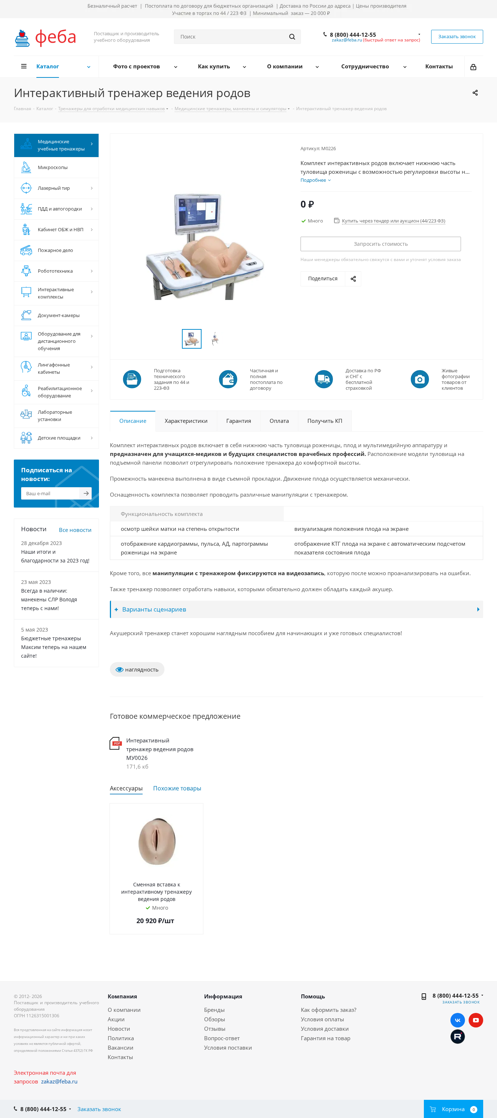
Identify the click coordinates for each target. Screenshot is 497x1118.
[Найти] (292, 36)
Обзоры (214, 1019)
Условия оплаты (322, 1019)
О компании (124, 1009)
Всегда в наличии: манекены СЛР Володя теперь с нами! (49, 599)
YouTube (476, 1020)
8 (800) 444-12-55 (353, 34)
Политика (121, 1038)
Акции (116, 1019)
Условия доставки (325, 1028)
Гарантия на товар (325, 1038)
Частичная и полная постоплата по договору (266, 379)
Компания (122, 996)
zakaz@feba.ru (347, 40)
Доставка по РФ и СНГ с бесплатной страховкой (363, 379)
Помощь (313, 996)
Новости (119, 1028)
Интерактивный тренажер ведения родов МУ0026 (160, 749)
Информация (223, 996)
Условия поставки (228, 1047)
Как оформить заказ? (328, 1009)
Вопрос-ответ (222, 1038)
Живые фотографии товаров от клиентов (456, 379)
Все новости (75, 529)
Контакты (120, 1057)
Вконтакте (457, 1020)
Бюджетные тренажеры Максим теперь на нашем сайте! (53, 647)
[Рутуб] (457, 1035)
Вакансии (121, 1047)
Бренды (214, 1009)
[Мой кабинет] (474, 66)
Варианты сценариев (153, 609)
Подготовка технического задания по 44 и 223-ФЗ (171, 379)
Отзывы (215, 1028)
